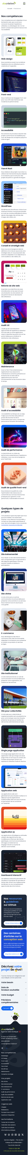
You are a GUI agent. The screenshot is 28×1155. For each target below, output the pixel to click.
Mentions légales (9, 1140)
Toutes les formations (8, 1122)
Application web (6, 1100)
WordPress (4, 1069)
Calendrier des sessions (8, 1125)
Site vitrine (4, 1081)
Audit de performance (8, 1092)
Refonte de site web (7, 1097)
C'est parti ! (6, 1008)
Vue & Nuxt (4, 1066)
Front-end (4, 1061)
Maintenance (5, 1071)
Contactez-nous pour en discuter (11, 525)
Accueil (9, 8)
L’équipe (3, 1107)
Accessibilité (5, 1063)
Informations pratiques (8, 1130)
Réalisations (4, 1110)
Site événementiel (6, 1084)
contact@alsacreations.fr (9, 1044)
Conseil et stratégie (7, 1074)
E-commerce (5, 1089)
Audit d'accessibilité (7, 1094)
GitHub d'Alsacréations (12, 923)
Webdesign (4, 1056)
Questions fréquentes (7, 1115)
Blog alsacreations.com (12, 954)
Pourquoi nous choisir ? (8, 1112)
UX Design (4, 1058)
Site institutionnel (6, 1087)
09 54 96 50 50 (5, 1041)
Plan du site (18, 1140)
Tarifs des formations (7, 1127)
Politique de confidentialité (13, 1142)
